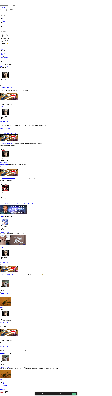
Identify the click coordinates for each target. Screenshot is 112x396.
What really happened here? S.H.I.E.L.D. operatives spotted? (8, 133)
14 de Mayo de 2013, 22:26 (4, 164)
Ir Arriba (1, 380)
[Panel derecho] (2, 20)
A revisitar (2, 55)
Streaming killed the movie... (4, 57)
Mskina (5, 55)
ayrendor (1, 69)
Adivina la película (3, 48)
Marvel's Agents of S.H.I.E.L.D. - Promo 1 (6, 87)
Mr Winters (2, 353)
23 (7, 66)
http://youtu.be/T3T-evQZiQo (4, 168)
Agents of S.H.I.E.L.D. (3, 84)
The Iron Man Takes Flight (4, 130)
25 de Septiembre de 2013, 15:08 (4, 232)
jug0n (1, 182)
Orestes (2, 36)
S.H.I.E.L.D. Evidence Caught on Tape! (6, 131)
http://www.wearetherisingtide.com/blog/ (63, 123)
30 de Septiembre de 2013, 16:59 (4, 293)
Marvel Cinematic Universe (4, 53)
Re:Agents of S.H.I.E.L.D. (4, 121)
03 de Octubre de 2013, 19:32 (4, 367)
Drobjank (2, 33)
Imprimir (1, 379)
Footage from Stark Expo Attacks (5, 128)
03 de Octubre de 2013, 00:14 (4, 324)
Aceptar (74, 393)
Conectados (2, 389)
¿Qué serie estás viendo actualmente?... (4, 51)
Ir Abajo (1, 66)
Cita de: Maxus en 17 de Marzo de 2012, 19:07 (8, 143)
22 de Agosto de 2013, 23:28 (4, 202)
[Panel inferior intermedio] (3, 20)
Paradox (1, 392)
